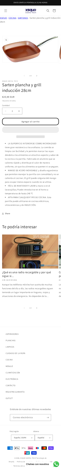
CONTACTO (10, 385)
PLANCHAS (10, 340)
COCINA (12, 18)
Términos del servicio (21, 466)
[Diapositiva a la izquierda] (24, 76)
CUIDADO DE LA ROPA (15, 353)
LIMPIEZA (10, 347)
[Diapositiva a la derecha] (37, 76)
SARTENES (23, 18)
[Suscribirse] (48, 417)
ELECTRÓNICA (12, 379)
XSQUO (3, 18)
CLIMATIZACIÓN (13, 372)
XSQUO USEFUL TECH (28, 458)
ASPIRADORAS (12, 334)
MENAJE (9, 366)
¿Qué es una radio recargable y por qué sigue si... (26, 274)
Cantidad (6, 105)
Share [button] (7, 213)
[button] (6, 11)
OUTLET (9, 398)
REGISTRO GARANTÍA (15, 392)
